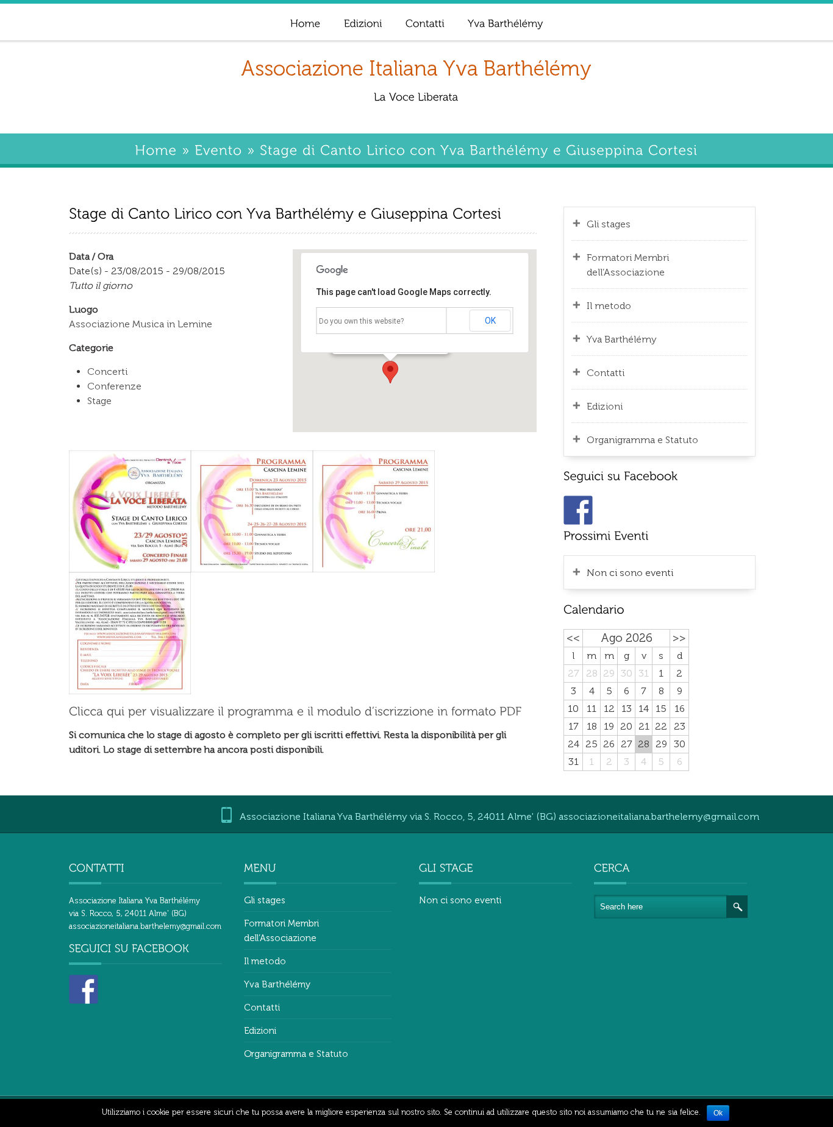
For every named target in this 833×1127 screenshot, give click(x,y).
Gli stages (609, 224)
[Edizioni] (362, 22)
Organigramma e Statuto (642, 440)
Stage (99, 401)
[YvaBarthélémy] (505, 22)
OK (490, 320)
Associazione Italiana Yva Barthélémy (416, 68)
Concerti (107, 371)
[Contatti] (424, 22)
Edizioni (605, 406)
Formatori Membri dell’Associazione (628, 265)
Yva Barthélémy (622, 339)
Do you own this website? (361, 321)
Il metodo (609, 305)
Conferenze (114, 386)
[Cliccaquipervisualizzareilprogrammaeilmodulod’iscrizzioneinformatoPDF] (295, 710)
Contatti (605, 373)
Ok (718, 1113)
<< (573, 638)
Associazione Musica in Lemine (140, 324)
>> (679, 638)
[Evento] (218, 148)
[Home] (305, 22)
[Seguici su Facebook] (578, 510)
